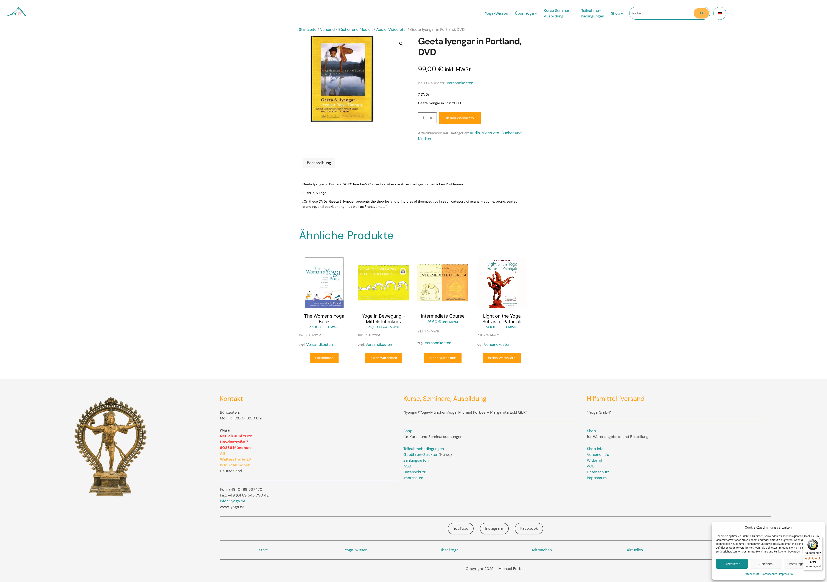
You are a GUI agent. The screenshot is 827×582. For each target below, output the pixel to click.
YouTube (460, 528)
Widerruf (594, 460)
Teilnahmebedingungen (423, 448)
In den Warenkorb (460, 118)
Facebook (529, 528)
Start (263, 550)
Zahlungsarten (416, 460)
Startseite (307, 29)
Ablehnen (766, 564)
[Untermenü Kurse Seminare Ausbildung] (573, 13)
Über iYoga (449, 550)
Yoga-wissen (356, 550)
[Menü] (820, 539)
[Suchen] (701, 13)
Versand (327, 29)
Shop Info (595, 448)
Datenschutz (751, 574)
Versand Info (598, 454)
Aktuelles (635, 550)
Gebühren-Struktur (420, 454)
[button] (401, 44)
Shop (407, 430)
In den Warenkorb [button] (383, 357)
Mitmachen (542, 550)
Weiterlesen (324, 357)
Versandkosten (460, 83)
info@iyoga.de (232, 501)
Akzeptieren (731, 564)
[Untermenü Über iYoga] (536, 13)
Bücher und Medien (355, 29)
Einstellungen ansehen (802, 564)
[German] (720, 13)
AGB (407, 466)
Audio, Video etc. (391, 29)
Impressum (786, 574)
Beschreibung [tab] (319, 162)
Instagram (494, 528)
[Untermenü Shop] (622, 13)
